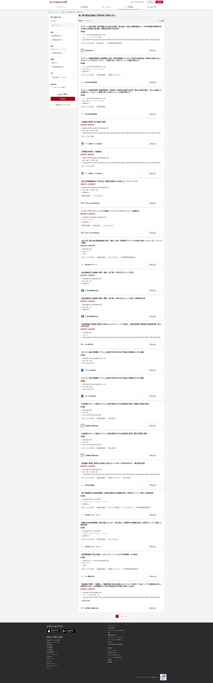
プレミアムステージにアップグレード (116, 637)
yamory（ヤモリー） (51, 663)
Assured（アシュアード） (52, 665)
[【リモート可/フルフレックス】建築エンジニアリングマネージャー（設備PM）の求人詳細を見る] (121, 222)
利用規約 (110, 648)
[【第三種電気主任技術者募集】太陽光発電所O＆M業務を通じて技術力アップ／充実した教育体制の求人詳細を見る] (121, 504)
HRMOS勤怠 (49, 647)
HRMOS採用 (49, 644)
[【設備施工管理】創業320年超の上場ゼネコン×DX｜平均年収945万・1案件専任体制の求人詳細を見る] (121, 474)
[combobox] (63, 77)
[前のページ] (111, 616)
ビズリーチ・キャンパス (52, 654)
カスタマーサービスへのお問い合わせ (116, 630)
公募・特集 (153, 7)
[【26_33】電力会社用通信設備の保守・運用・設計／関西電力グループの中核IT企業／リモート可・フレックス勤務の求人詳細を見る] (121, 253)
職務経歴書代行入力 (112, 635)
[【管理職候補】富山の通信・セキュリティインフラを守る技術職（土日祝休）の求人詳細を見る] (121, 565)
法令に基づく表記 (112, 652)
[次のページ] (131, 616)
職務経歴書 (85, 7)
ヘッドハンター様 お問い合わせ (115, 657)
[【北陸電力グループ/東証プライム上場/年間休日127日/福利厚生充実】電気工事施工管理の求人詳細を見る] (121, 445)
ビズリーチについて (112, 625)
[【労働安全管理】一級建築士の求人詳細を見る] (121, 163)
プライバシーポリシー (113, 650)
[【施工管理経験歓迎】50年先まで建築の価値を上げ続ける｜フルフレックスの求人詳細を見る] (121, 192)
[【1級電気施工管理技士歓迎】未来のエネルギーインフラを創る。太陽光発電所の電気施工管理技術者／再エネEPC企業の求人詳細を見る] (121, 334)
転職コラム (110, 642)
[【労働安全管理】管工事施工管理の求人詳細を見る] (121, 133)
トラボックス (50, 661)
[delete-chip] (61, 36)
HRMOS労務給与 (50, 651)
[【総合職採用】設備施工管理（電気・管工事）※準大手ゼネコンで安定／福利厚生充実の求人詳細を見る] (121, 307)
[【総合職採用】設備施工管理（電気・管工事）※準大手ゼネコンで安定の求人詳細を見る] (121, 281)
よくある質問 (111, 628)
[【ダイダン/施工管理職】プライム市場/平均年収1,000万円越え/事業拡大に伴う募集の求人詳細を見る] (121, 361)
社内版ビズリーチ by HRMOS (53, 640)
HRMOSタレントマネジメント (53, 642)
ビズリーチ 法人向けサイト (114, 655)
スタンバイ (49, 668)
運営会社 (110, 659)
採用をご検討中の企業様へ (138, 2)
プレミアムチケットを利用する (115, 639)
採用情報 (110, 662)
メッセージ (108, 7)
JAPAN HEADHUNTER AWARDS (115, 644)
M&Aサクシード (50, 658)
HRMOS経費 (49, 649)
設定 (109, 632)
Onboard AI (49, 656)
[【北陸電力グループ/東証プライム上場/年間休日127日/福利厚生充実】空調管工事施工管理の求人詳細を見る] (121, 415)
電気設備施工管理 (71, 12)
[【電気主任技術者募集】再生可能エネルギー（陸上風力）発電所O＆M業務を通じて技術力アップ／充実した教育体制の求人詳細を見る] (121, 535)
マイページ (62, 7)
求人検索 (130, 7)
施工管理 (63, 12)
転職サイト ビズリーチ (54, 12)
